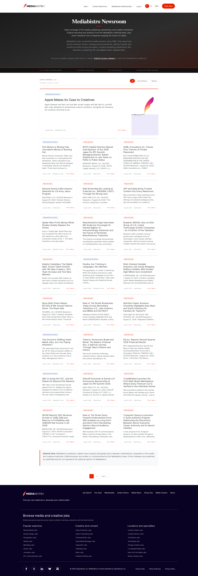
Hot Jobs (98, 493)
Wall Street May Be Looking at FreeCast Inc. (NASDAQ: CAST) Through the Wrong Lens (98, 191)
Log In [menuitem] (138, 6)
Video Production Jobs (83, 530)
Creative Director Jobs (135, 534)
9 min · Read (150, 442)
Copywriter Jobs (81, 545)
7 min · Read (69, 364)
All (132, 81)
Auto (156, 6)
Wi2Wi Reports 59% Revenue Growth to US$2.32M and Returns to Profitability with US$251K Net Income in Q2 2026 (57, 420)
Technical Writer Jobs (83, 537)
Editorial (154, 81)
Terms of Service (155, 569)
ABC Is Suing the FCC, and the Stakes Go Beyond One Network (58, 379)
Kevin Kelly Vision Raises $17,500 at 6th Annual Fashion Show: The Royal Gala (57, 306)
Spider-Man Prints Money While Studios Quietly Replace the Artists (58, 225)
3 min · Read (110, 173)
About (172, 493)
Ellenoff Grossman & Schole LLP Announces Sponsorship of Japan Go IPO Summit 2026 (99, 381)
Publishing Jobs (81, 549)
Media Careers (161, 493)
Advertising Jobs (134, 541)
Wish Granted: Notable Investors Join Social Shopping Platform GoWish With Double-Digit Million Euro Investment (138, 268)
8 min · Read (110, 325)
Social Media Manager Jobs (85, 541)
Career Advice (123, 493)
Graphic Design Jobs (30, 534)
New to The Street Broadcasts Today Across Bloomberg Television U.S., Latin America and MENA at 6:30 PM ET (98, 307)
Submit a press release (104, 58)
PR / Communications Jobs (32, 556)
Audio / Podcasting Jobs (84, 534)
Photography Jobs (29, 537)
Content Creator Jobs (135, 530)
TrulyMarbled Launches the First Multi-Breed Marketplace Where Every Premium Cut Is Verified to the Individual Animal (139, 382)
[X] (34, 569)
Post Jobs (168, 6)
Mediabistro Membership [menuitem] (121, 6)
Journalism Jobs (29, 552)
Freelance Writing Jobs (84, 556)
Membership (109, 493)
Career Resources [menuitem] (100, 6)
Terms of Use (140, 569)
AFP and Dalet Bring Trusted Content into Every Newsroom (138, 190)
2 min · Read (150, 249)
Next (103, 476)
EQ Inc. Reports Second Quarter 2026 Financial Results (139, 340)
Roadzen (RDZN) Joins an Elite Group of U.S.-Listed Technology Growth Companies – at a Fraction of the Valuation (139, 226)
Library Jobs (27, 549)
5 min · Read (69, 173)
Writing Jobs (27, 541)
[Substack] (57, 569)
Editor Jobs (80, 552)
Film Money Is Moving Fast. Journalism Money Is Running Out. (57, 149)
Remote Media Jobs (30, 530)
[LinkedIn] (42, 569)
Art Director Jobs (134, 537)
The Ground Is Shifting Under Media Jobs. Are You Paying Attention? (56, 342)
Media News (136, 493)
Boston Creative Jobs (135, 556)
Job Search (87, 493)
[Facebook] (26, 569)
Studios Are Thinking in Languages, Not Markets (95, 265)
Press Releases (142, 81)
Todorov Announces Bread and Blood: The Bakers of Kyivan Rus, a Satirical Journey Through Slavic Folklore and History (98, 344)
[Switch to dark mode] (152, 6)
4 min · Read (150, 288)
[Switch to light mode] (147, 6)
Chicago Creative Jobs (136, 545)
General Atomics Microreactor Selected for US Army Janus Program (57, 191)
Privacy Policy (170, 569)
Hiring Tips (148, 493)
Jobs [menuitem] (86, 6)
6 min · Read (121, 130)
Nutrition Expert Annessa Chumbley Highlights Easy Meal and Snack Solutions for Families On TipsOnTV (139, 307)
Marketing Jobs (28, 545)
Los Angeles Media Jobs (136, 549)
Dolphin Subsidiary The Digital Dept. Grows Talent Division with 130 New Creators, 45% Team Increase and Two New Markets (57, 269)
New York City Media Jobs (137, 552)
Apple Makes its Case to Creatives (70, 100)
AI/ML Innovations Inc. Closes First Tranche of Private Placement (138, 149)
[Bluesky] (50, 569)
